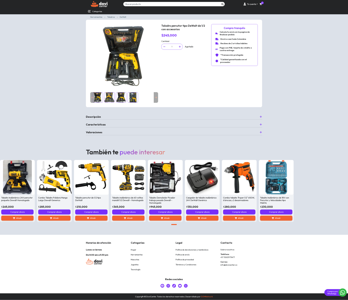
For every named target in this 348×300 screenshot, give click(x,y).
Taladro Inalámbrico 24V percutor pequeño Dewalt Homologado (17, 199)
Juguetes (135, 264)
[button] (250, 4)
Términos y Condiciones (186, 264)
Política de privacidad (185, 259)
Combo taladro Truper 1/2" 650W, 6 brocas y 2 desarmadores (239, 199)
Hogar (133, 250)
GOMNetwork (207, 296)
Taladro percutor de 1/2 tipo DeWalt (88, 199)
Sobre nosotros (227, 249)
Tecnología (135, 269)
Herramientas (96, 17)
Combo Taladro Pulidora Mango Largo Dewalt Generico (53, 199)
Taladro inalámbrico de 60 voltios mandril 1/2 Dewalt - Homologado (128, 199)
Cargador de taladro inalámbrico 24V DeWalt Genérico (201, 199)
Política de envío (183, 254)
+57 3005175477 (227, 257)
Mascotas (135, 259)
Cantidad (165, 41)
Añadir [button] (19, 218)
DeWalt (123, 17)
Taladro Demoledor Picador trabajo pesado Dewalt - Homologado (162, 200)
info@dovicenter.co (228, 265)
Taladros (111, 17)
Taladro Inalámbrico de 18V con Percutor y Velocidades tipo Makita (274, 200)
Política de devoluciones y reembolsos (192, 250)
